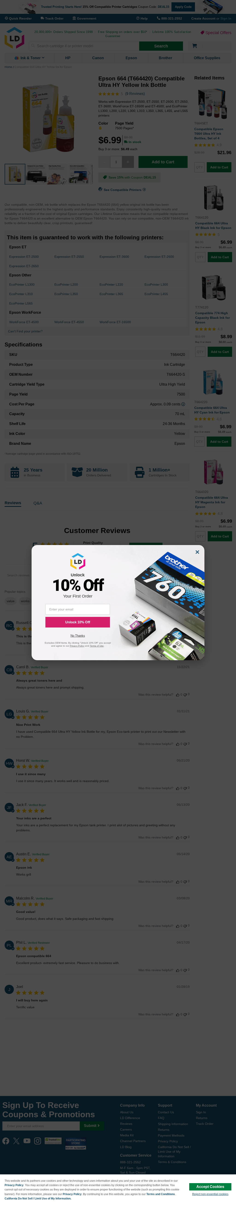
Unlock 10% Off (77, 622)
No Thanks (78, 635)
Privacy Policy (14, 1185)
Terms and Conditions (160, 1194)
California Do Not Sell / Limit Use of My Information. (38, 1198)
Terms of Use (97, 646)
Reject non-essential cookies (210, 1194)
